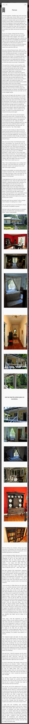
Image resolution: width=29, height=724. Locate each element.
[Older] (6, 5)
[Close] (25, 5)
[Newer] (3, 5)
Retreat (14, 10)
